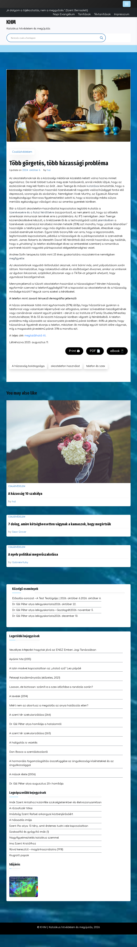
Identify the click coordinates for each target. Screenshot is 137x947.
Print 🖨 (74, 351)
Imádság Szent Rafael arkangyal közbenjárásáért (41, 814)
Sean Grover (19, 532)
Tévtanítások (102, 14)
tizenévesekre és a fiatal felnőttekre (31, 212)
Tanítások (84, 14)
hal (49, 170)
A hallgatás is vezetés (23, 742)
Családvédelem (22, 152)
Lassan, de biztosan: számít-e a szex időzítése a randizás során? (51, 687)
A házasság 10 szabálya (25, 493)
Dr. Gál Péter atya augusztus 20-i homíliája (36, 783)
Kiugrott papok (19, 855)
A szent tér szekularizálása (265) (30, 733)
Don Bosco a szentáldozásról (28, 752)
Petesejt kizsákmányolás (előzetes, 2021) (34, 677)
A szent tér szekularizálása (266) (30, 715)
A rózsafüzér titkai (20, 808)
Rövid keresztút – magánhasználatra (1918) (36, 849)
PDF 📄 (95, 351)
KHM (11, 22)
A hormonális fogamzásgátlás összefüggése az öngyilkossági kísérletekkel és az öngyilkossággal (61, 763)
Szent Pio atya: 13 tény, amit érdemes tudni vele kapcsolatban (48, 826)
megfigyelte (16, 258)
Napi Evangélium (64, 14)
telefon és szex (95, 366)
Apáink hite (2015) (20, 659)
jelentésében (106, 220)
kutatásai (93, 186)
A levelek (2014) (18, 696)
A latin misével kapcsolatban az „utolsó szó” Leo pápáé (45, 668)
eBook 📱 (117, 351)
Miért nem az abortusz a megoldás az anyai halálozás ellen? (48, 705)
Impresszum (121, 14)
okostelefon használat (65, 366)
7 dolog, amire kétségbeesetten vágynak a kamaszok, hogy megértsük (59, 524)
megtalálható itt (35, 335)
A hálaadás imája (20, 820)
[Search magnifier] (101, 37)
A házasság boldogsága (28, 366)
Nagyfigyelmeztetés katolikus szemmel (34, 837)
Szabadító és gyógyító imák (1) (29, 832)
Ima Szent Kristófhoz (22, 843)
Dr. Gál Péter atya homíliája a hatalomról (35, 724)
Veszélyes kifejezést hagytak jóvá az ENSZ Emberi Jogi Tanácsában (52, 650)
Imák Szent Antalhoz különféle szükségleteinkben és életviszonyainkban (55, 802)
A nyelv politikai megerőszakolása (33, 554)
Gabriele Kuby (20, 562)
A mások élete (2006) (22, 774)
